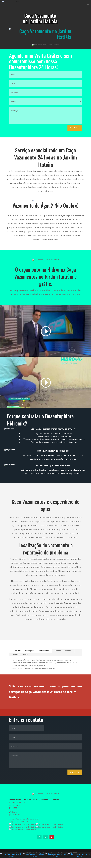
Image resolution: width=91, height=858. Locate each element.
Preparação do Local (63, 651)
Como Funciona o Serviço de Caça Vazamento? (31, 651)
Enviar (74, 128)
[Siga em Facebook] (39, 837)
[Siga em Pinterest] (51, 837)
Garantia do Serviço (20, 654)
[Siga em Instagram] (45, 837)
